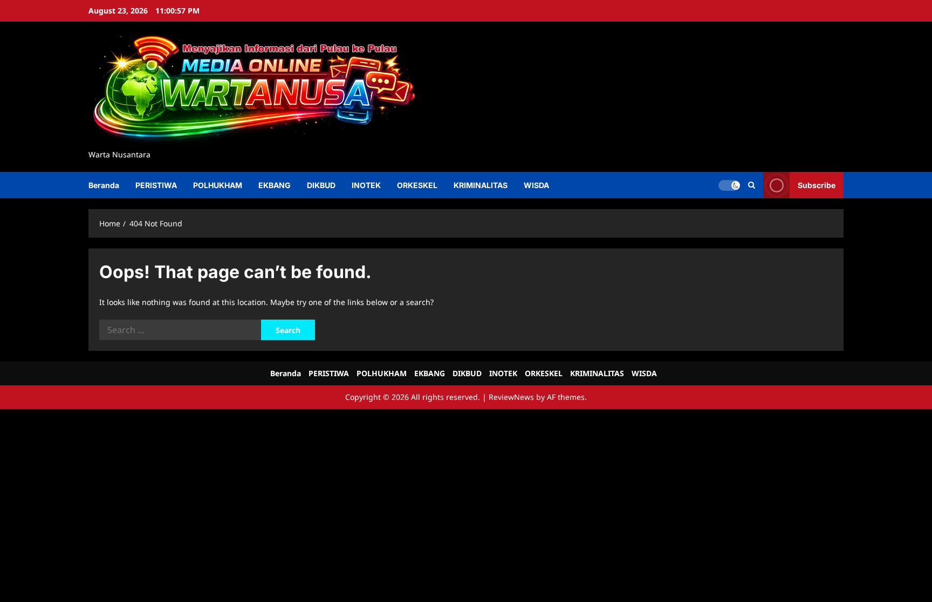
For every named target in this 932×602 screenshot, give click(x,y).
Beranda (103, 185)
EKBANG (274, 185)
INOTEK (366, 185)
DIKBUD (321, 185)
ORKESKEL (417, 185)
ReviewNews (511, 397)
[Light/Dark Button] (729, 184)
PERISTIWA (156, 185)
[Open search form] (751, 185)
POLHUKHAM (217, 185)
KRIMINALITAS (481, 185)
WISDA (536, 185)
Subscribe (816, 184)
